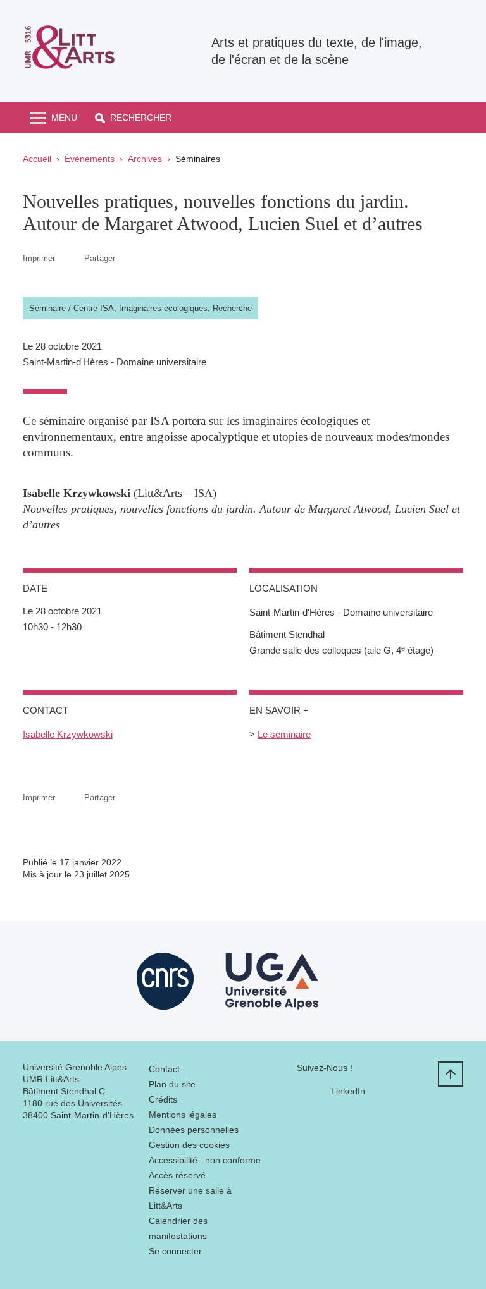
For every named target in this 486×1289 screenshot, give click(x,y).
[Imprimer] (70, 258)
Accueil (37, 159)
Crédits (163, 1099)
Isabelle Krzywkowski (68, 734)
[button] (133, 117)
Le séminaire (284, 734)
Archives (145, 159)
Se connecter (175, 1251)
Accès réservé (177, 1175)
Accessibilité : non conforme (205, 1160)
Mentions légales (182, 1114)
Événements (90, 159)
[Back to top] (450, 1074)
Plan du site (172, 1084)
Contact (164, 1069)
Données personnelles (194, 1130)
